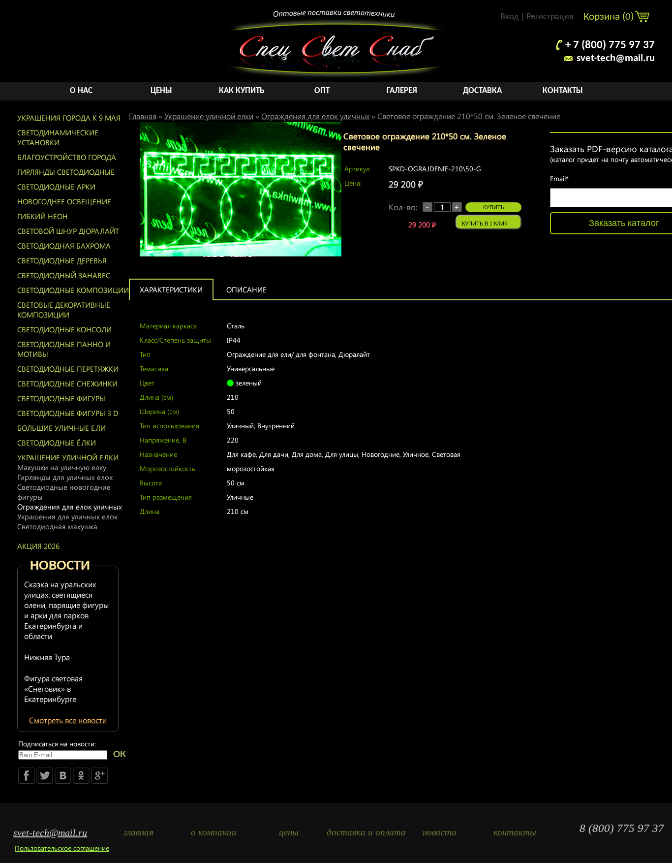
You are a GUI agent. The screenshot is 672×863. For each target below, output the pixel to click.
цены (289, 832)
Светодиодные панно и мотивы (64, 349)
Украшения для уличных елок (67, 516)
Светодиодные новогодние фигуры (64, 492)
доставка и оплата (364, 832)
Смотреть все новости (68, 720)
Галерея (402, 91)
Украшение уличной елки (68, 457)
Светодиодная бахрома (64, 246)
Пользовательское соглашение (62, 848)
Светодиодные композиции (73, 290)
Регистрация (550, 17)
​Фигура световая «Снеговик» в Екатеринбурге (53, 688)
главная (138, 832)
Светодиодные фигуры (61, 398)
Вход (509, 17)
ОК (119, 754)
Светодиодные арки (56, 187)
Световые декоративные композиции (63, 310)
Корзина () (609, 17)
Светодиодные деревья (62, 260)
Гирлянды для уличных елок (65, 477)
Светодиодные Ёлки (56, 442)
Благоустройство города (66, 157)
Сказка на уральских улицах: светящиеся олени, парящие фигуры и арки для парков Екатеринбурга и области (66, 610)
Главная (142, 116)
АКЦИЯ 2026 (38, 546)
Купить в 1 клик (484, 223)
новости (440, 832)
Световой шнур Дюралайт (68, 231)
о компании (214, 832)
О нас (81, 91)
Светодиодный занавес (63, 275)
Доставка (482, 91)
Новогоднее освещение (64, 201)
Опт (322, 91)
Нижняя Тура (47, 657)
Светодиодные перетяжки (68, 369)
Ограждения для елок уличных (69, 506)
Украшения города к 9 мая (69, 118)
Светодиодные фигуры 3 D (68, 413)
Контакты (563, 91)
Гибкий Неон (42, 216)
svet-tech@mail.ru (616, 58)
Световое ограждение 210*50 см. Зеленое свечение (468, 116)
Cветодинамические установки (57, 137)
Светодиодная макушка (57, 526)
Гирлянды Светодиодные (66, 172)
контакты (514, 832)
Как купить (241, 91)
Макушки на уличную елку (61, 467)
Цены (161, 91)
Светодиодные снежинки (67, 383)
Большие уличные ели (61, 428)
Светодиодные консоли (64, 329)
